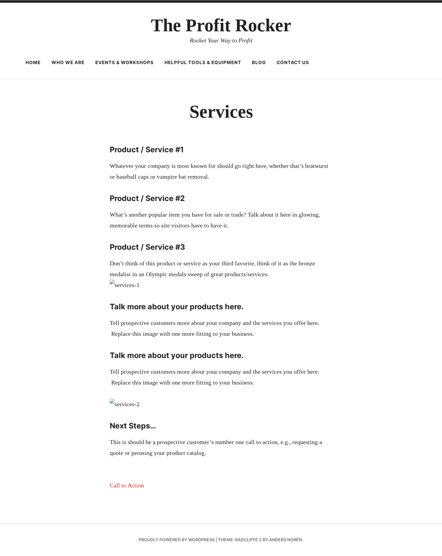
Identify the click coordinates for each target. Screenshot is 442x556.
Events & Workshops (124, 62)
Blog (259, 62)
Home (33, 62)
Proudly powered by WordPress (177, 539)
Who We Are (67, 62)
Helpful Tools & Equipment (202, 62)
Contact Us (293, 62)
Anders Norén (285, 539)
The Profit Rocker (221, 25)
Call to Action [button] (127, 485)
